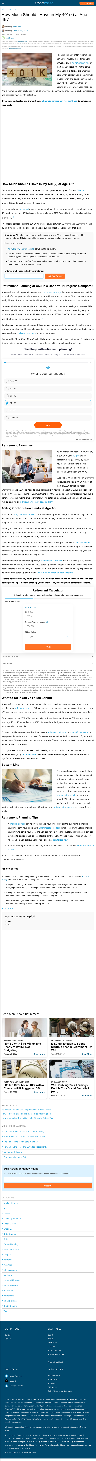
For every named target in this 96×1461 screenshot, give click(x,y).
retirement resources (64, 807)
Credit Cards (10, 1223)
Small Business (10, 1301)
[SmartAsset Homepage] (44, 3)
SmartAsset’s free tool (49, 828)
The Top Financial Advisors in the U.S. (21, 1141)
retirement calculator (57, 732)
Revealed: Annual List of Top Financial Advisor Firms (26, 1109)
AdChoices (52, 1383)
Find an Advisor (86, 3)
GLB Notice (52, 1387)
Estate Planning (11, 1244)
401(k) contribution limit (25, 514)
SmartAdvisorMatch (55, 1362)
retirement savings (80, 63)
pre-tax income (83, 542)
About (50, 1339)
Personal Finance (12, 1280)
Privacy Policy (53, 1379)
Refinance (8, 1290)
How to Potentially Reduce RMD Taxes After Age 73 (26, 1113)
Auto (6, 1208)
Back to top (7, 908)
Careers (8, 1339)
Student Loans (10, 1306)
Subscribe (48, 1186)
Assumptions (7, 664)
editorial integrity (22, 41)
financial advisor (17, 824)
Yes (9, 921)
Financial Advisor (12, 1249)
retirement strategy (52, 292)
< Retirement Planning (10, 9)
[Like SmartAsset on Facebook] (6, 1376)
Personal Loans (11, 1285)
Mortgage (8, 1275)
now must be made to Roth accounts (55, 572)
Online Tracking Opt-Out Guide (60, 1391)
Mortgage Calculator (13, 1152)
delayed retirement (27, 333)
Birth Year (29, 612)
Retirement (9, 1295)
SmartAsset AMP (54, 1350)
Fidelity (80, 190)
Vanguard (24, 209)
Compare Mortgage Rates (16, 1157)
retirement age (29, 754)
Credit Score (10, 1229)
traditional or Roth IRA (51, 560)
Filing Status (30, 632)
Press (50, 1358)
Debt (6, 1239)
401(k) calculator (80, 732)
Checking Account (12, 1218)
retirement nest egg (24, 708)
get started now (60, 840)
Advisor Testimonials (56, 1354)
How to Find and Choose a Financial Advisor (25, 1136)
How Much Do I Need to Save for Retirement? (25, 1147)
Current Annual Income (35, 622)
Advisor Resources (12, 1203)
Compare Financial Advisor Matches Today (24, 1131)
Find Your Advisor (55, 276)
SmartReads (52, 1343)
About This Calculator (10, 657)
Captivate (51, 1347)
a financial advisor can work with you (60, 101)
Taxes (6, 1311)
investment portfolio (66, 795)
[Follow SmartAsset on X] (6, 1380)
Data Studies (10, 1234)
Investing (8, 1265)
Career (7, 1213)
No (9, 925)
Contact (8, 1335)
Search (50, 1335)
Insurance (8, 1259)
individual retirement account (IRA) (36, 502)
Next (48, 425)
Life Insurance (10, 1270)
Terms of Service (54, 1375)
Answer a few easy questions (21, 249)
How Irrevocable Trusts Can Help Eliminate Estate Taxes (28, 1118)
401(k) (76, 455)
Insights (7, 1254)
